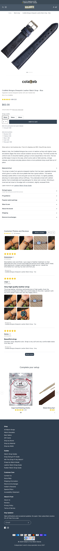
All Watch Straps (9, 429)
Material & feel (7, 168)
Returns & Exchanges (11, 484)
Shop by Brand (9, 440)
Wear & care (6, 204)
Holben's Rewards (10, 486)
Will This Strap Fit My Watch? (13, 459)
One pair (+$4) (7, 128)
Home (9, 13)
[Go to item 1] (12, 243)
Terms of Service (9, 508)
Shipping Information (11, 481)
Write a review (39, 232)
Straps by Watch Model (11, 462)
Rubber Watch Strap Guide (12, 468)
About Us (7, 500)
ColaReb (10, 95)
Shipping (5, 213)
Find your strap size (17, 109)
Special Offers (8, 489)
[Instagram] (8, 528)
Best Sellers (8, 435)
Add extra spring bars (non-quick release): (12, 126)
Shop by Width (9, 446)
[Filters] (49, 232)
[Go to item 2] (26, 243)
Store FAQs (7, 478)
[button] (28, 72)
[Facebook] (5, 528)
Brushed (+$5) (7, 134)
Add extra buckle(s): (7, 132)
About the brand (7, 208)
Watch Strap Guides (10, 454)
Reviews (7, 502)
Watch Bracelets (9, 432)
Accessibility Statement (11, 492)
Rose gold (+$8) (8, 142)
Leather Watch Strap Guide (22, 185)
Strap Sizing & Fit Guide (11, 457)
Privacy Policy (8, 505)
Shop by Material (9, 443)
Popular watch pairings (9, 200)
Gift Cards (7, 438)
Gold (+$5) (6, 140)
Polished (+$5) (7, 136)
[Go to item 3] (40, 243)
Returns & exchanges (9, 217)
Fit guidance (6, 196)
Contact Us (8, 475)
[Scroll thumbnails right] (53, 243)
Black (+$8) (7, 138)
